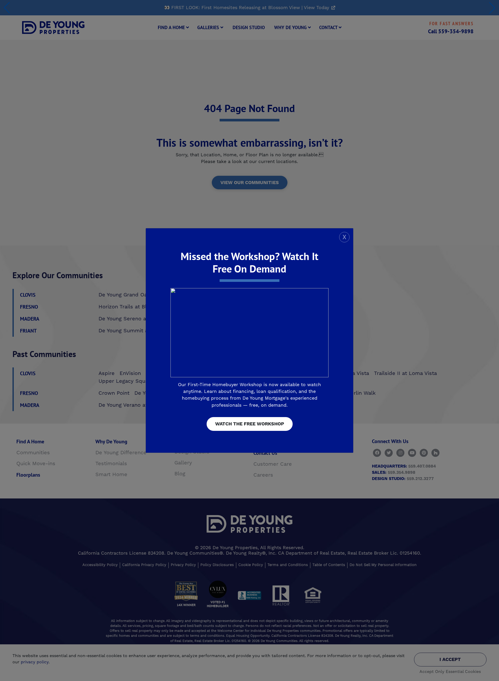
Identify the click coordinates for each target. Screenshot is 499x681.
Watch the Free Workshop (249, 424)
